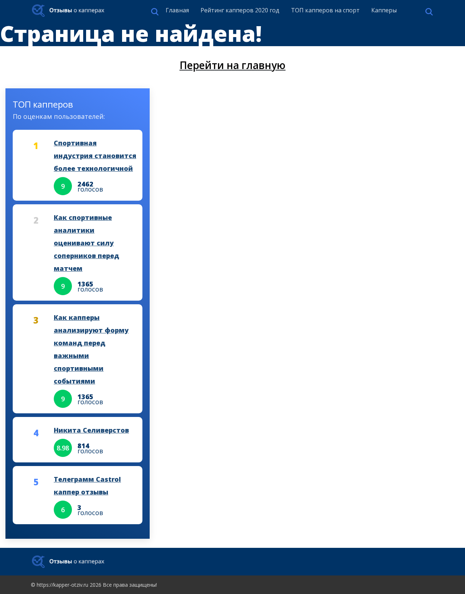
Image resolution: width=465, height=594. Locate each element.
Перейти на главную (232, 65)
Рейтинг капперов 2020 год (240, 10)
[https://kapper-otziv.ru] (68, 10)
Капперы (384, 10)
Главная (177, 10)
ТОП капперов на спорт (325, 10)
